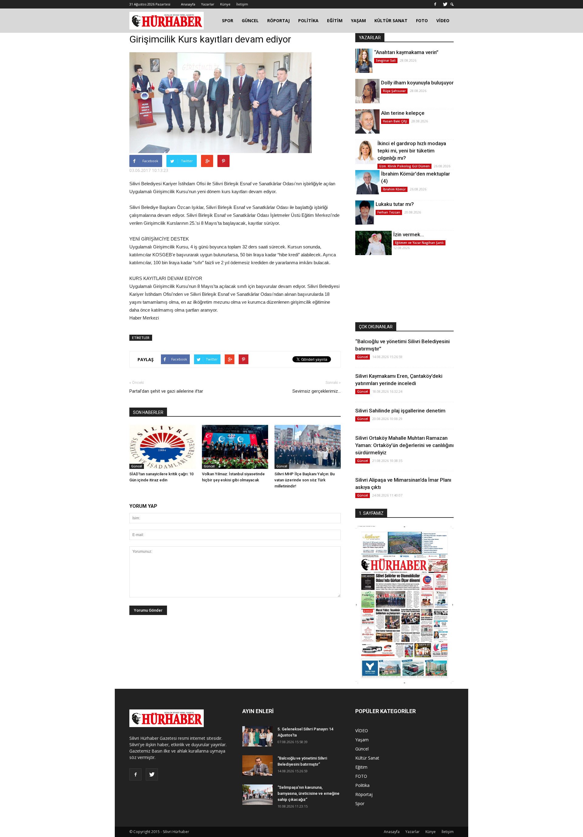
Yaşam (362, 740)
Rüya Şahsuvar (394, 91)
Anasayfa (188, 4)
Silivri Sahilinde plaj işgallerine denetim (400, 411)
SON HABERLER (148, 412)
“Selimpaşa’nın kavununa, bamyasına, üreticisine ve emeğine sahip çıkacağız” (308, 793)
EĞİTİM (335, 20)
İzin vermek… (408, 234)
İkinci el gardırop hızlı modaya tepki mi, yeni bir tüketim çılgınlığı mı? (411, 150)
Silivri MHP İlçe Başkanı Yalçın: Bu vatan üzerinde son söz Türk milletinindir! (304, 480)
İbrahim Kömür (394, 189)
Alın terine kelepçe (402, 113)
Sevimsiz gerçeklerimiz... (316, 391)
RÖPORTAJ (278, 20)
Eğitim (361, 767)
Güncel (136, 466)
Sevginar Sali (386, 60)
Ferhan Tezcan (388, 212)
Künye (225, 4)
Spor (359, 803)
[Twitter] (445, 4)
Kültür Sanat (367, 758)
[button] (452, 4)
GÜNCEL (250, 20)
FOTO (422, 20)
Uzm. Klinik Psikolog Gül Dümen (404, 166)
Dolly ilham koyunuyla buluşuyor (417, 83)
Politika (362, 785)
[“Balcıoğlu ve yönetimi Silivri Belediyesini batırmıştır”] (257, 765)
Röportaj (364, 794)
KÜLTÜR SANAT (390, 20)
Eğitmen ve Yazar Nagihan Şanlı (419, 243)
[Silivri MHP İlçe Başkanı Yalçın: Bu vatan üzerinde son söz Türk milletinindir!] (307, 447)
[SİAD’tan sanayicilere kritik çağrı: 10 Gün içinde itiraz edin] (162, 447)
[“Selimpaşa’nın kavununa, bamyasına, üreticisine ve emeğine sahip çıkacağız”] (257, 794)
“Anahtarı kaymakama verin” (406, 52)
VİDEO (442, 20)
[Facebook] (435, 4)
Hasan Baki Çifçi (395, 121)
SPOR (227, 20)
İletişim (242, 4)
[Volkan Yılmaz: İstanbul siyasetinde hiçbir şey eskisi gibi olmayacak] (235, 447)
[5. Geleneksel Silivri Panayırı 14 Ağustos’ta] (257, 736)
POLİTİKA (308, 20)
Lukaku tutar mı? (395, 204)
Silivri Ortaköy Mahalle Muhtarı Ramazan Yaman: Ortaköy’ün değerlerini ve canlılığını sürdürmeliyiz (404, 445)
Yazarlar (207, 4)
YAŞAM (358, 20)
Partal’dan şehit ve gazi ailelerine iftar (166, 391)
